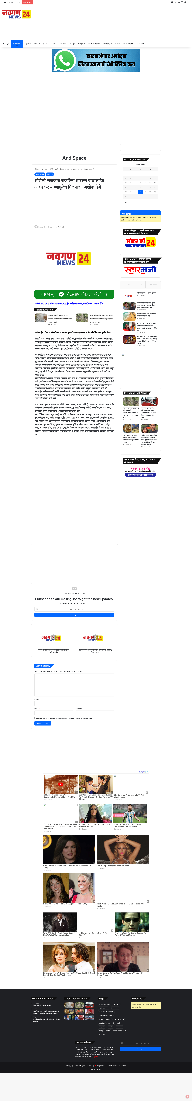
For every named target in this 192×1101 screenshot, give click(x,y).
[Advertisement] (128, 22)
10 (126, 183)
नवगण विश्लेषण (128, 44)
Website (79, 709)
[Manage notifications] (187, 1096)
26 (135, 192)
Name (37, 699)
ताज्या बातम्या (17, 44)
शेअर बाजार (141, 44)
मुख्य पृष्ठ (6, 44)
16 (155, 183)
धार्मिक (117, 44)
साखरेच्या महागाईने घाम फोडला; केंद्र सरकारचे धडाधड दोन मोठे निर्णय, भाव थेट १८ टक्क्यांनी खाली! (60, 318)
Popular (126, 285)
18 (130, 187)
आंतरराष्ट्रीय (107, 44)
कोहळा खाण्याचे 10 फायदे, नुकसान (146, 293)
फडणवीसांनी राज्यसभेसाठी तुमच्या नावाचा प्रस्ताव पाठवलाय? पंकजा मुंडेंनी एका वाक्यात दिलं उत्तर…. (146, 305)
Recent (139, 285)
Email (37, 709)
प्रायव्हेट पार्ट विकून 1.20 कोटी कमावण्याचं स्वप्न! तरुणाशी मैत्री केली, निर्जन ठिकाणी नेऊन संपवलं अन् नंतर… (148, 412)
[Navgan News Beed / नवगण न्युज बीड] (17, 14)
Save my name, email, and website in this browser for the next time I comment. (64, 718)
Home (38, 169)
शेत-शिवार (63, 44)
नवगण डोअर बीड (94, 44)
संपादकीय (81, 44)
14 (145, 183)
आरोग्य (54, 44)
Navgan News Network (45, 227)
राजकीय (46, 44)
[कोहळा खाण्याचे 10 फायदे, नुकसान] (129, 296)
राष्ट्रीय (37, 44)
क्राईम (72, 44)
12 (135, 183)
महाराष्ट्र (28, 44)
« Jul (125, 202)
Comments (153, 285)
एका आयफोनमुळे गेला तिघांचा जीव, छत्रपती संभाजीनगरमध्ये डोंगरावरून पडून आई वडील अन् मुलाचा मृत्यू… (71, 2)
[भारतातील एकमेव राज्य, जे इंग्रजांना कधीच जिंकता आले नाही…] (129, 316)
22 (150, 187)
